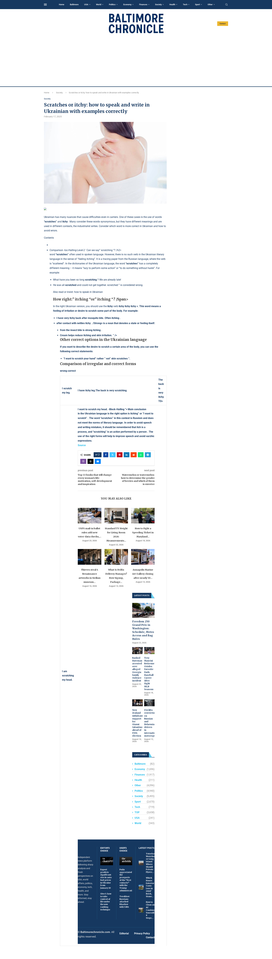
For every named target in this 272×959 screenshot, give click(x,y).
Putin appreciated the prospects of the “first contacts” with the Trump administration (127, 880)
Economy (127, 4)
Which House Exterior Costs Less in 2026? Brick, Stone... (150, 887)
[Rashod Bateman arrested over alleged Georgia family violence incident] (137, 650)
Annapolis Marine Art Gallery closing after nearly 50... (142, 573)
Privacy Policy (142, 933)
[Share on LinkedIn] (126, 454)
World (98, 4)
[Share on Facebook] (105, 454)
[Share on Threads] (91, 461)
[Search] (226, 4)
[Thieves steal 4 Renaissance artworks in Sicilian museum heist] (89, 557)
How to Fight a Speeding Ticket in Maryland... (143, 532)
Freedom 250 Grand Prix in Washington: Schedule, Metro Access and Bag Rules (143, 630)
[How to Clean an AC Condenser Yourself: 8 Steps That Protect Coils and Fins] (141, 910)
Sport (197, 4)
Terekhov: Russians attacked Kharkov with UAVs (124, 901)
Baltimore (74, 4)
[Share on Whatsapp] (141, 454)
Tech (185, 4)
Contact (223, 24)
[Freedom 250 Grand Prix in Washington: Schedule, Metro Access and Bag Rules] (143, 610)
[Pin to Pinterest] (119, 454)
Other (210, 4)
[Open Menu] (45, 4)
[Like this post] (98, 454)
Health (172, 4)
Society (158, 4)
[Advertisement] (136, 60)
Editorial (124, 933)
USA (86, 4)
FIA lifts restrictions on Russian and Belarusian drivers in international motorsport (149, 723)
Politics (112, 4)
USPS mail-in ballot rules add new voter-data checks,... (89, 532)
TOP (145, 812)
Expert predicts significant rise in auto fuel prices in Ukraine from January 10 (106, 878)
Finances (143, 4)
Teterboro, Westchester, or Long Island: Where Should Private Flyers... (152, 862)
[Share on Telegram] (148, 454)
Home (61, 4)
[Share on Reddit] (134, 454)
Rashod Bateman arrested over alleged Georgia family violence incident (137, 669)
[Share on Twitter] (113, 454)
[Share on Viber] (83, 461)
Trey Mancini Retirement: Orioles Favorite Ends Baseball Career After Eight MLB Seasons (149, 674)
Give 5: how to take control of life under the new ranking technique (105, 902)
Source (82, 445)
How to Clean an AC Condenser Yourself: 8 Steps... (151, 910)
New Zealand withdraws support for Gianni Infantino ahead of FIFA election (137, 723)
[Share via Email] (98, 461)
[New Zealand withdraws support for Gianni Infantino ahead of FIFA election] (137, 702)
